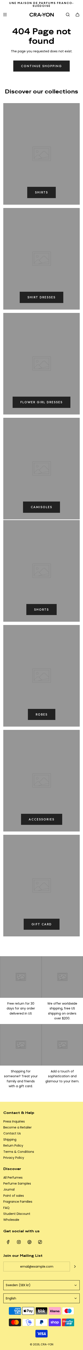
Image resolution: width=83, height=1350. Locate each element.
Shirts (41, 192)
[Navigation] (5, 14)
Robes (42, 714)
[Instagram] (19, 1242)
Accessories (41, 819)
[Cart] (77, 14)
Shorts (41, 609)
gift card (41, 924)
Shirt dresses (41, 297)
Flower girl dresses (41, 402)
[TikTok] (40, 1242)
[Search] (68, 14)
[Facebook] (8, 1242)
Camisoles (41, 507)
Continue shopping (41, 66)
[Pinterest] (29, 1242)
